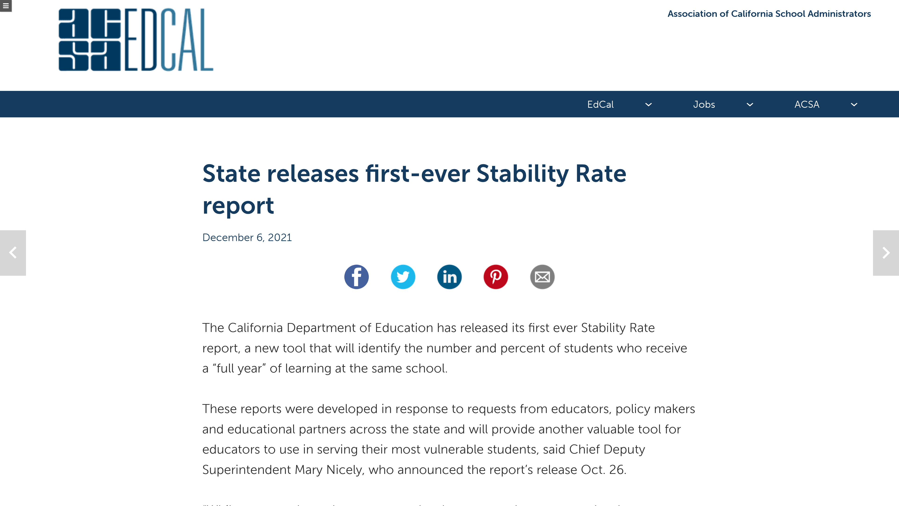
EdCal (600, 104)
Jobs (704, 104)
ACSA (807, 104)
